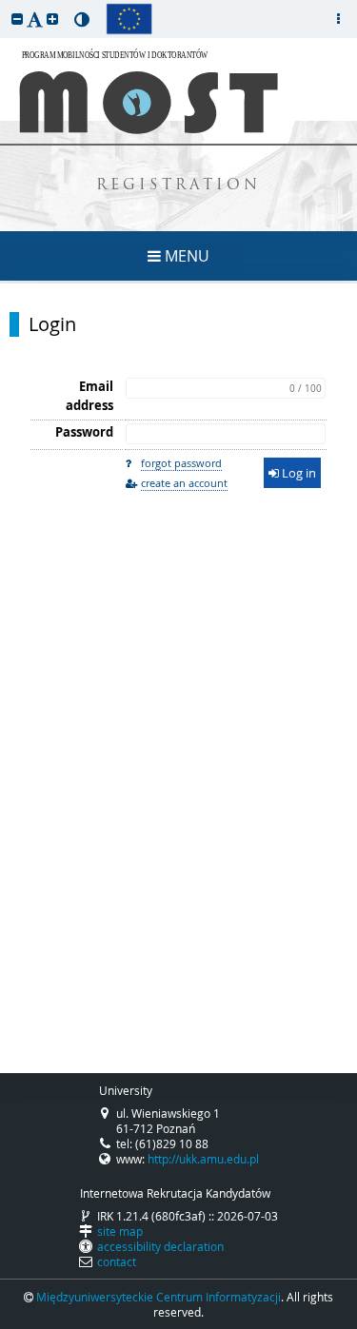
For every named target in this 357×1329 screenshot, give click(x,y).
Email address (89, 396)
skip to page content (5, 5)
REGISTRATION (178, 186)
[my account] (338, 19)
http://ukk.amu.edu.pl (203, 1158)
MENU (185, 255)
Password (84, 431)
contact (116, 1261)
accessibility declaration (160, 1246)
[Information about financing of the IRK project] (129, 19)
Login (52, 324)
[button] (17, 19)
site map (120, 1231)
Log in (297, 472)
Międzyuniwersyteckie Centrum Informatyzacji (158, 1296)
